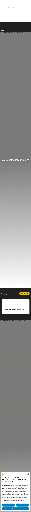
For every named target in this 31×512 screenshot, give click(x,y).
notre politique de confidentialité (9, 502)
